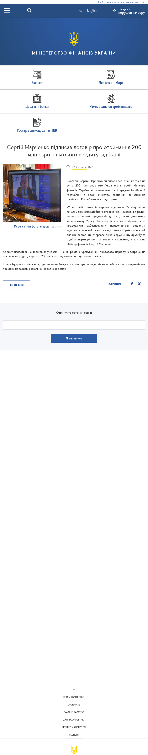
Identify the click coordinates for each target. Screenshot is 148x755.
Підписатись (74, 338)
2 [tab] (56, 227)
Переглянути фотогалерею (32, 226)
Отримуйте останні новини (74, 312)
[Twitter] (139, 283)
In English (90, 10)
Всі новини (16, 284)
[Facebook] (132, 283)
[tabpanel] (32, 193)
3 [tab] (59, 227)
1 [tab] (53, 227)
